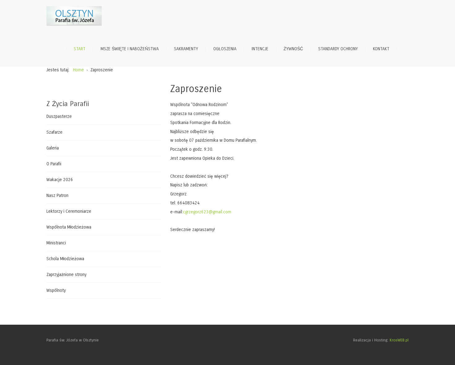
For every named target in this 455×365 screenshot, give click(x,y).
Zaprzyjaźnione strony (66, 274)
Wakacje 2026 (59, 179)
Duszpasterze (59, 116)
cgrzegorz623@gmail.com (207, 212)
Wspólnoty (56, 290)
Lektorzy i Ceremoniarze (68, 211)
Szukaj (405, 49)
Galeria (52, 148)
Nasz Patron (57, 195)
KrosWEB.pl (399, 340)
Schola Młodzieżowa (65, 258)
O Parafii (53, 164)
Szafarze (54, 132)
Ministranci (56, 243)
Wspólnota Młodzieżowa (68, 227)
